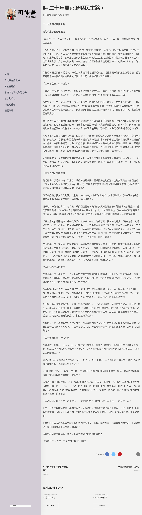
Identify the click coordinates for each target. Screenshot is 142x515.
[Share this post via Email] (138, 454)
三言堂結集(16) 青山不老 (50, 495)
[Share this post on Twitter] (113, 454)
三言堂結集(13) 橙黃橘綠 (57, 15)
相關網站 (8, 110)
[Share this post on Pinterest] (120, 454)
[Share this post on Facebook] (107, 454)
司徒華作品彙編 (12, 80)
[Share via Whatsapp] (126, 454)
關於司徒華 (10, 104)
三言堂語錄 (10, 86)
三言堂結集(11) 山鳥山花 (100, 495)
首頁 (6, 74)
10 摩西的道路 (49, 497)
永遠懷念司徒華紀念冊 (15, 92)
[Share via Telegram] (132, 454)
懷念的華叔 (10, 98)
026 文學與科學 (100, 497)
